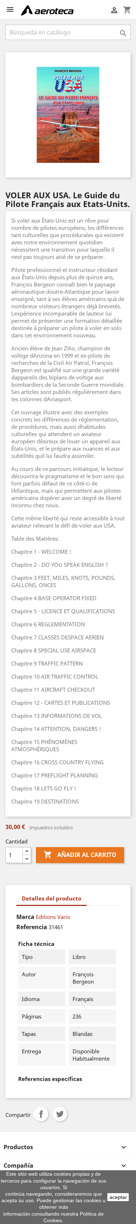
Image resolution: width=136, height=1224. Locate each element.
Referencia (31, 927)
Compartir (41, 1114)
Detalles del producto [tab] (51, 898)
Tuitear (60, 1114)
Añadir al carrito (80, 854)
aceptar (118, 1197)
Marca (25, 916)
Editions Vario (53, 916)
